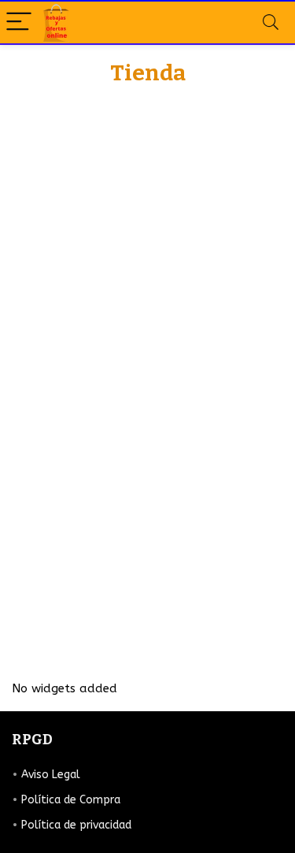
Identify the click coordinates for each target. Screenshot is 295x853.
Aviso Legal (50, 774)
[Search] (270, 22)
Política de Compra (70, 800)
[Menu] (19, 22)
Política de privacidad (76, 825)
